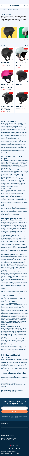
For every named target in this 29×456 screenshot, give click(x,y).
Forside (4, 9)
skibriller (3, 291)
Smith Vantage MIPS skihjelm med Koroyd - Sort (7, 108)
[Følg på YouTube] (16, 448)
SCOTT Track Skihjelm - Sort (6, 63)
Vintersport (9, 9)
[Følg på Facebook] (9, 448)
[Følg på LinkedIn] (19, 448)
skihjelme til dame (23, 310)
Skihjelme (15, 9)
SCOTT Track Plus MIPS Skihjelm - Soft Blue (21, 64)
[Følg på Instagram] (12, 448)
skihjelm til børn (14, 332)
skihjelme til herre (13, 303)
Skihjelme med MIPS (14, 191)
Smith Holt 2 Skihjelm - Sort (20, 85)
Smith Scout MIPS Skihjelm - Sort (21, 107)
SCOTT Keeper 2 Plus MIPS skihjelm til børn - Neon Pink (7, 86)
